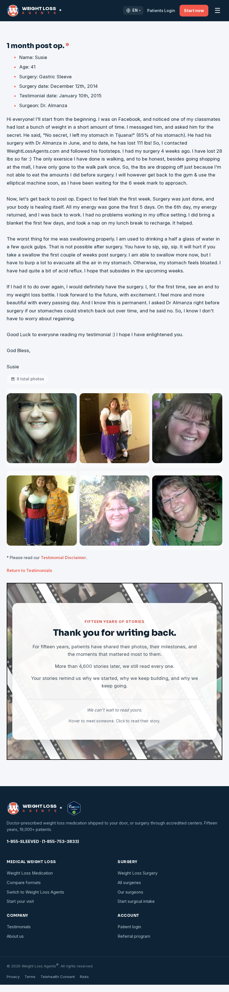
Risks (84, 976)
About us (15, 936)
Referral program (134, 936)
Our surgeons (130, 892)
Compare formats (24, 882)
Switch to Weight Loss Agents (35, 892)
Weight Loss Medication (30, 873)
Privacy (13, 976)
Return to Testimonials (29, 570)
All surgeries (129, 882)
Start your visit (20, 901)
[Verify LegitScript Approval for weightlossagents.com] (74, 808)
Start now (194, 10)
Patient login (129, 926)
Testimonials (19, 926)
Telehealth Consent (57, 976)
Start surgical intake (136, 901)
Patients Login (161, 10)
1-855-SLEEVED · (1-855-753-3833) (43, 841)
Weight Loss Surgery (138, 873)
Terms (30, 976)
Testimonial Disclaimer (63, 557)
